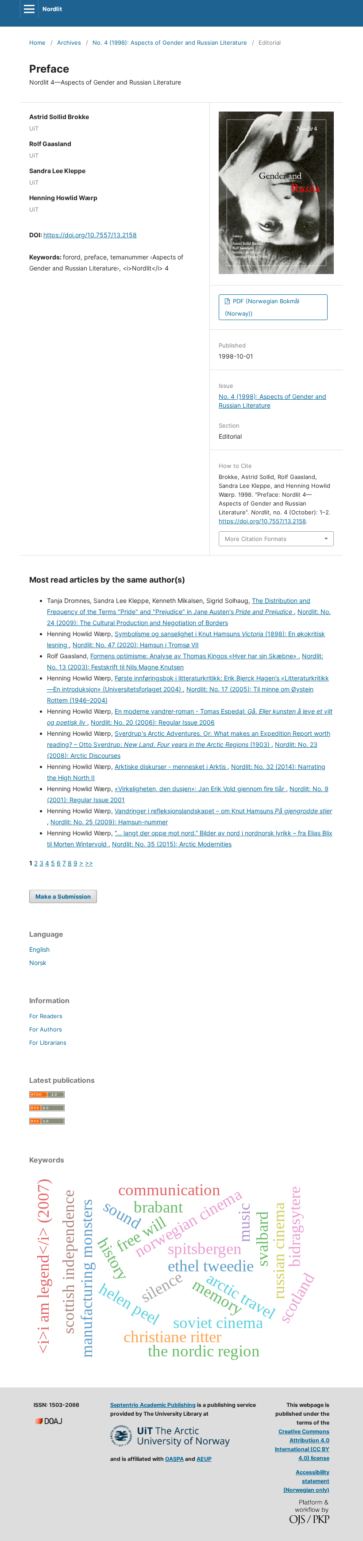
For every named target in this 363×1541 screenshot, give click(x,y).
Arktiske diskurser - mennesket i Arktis (171, 766)
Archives (69, 42)
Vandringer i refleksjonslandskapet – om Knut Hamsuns (223, 811)
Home (37, 42)
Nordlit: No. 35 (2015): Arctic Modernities (172, 844)
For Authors (45, 1029)
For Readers (45, 1016)
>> (89, 863)
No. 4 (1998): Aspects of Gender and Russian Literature (170, 42)
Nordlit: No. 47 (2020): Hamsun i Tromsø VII (136, 645)
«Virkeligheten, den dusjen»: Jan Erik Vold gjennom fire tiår (200, 788)
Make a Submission (63, 896)
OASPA (174, 1459)
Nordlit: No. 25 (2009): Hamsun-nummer (109, 822)
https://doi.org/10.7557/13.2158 (90, 235)
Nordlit (52, 8)
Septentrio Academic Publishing (153, 1405)
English (39, 949)
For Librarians (47, 1042)
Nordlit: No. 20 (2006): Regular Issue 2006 (153, 722)
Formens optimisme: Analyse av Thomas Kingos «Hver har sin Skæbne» (194, 656)
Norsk (37, 962)
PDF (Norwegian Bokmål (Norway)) (262, 307)
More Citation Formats (255, 538)
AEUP (204, 1459)
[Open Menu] (29, 9)
